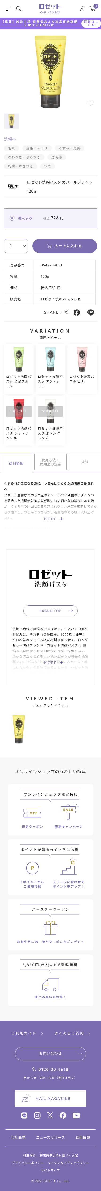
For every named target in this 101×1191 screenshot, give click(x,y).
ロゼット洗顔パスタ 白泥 (82, 379)
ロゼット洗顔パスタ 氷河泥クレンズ (50, 433)
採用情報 (83, 1138)
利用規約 (29, 1155)
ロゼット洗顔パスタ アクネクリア (50, 381)
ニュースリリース (50, 1138)
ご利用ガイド (24, 1033)
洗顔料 (10, 139)
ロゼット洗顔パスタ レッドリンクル (18, 433)
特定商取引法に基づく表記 (59, 1155)
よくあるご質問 (69, 1033)
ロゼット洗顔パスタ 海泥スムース (18, 381)
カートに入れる (68, 245)
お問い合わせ (50, 1053)
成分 (84, 461)
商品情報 (16, 463)
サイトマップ (50, 1170)
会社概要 (18, 1138)
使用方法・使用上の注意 (50, 461)
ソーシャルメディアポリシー (68, 1163)
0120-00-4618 (53, 1069)
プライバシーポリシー (28, 1163)
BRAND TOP (50, 610)
